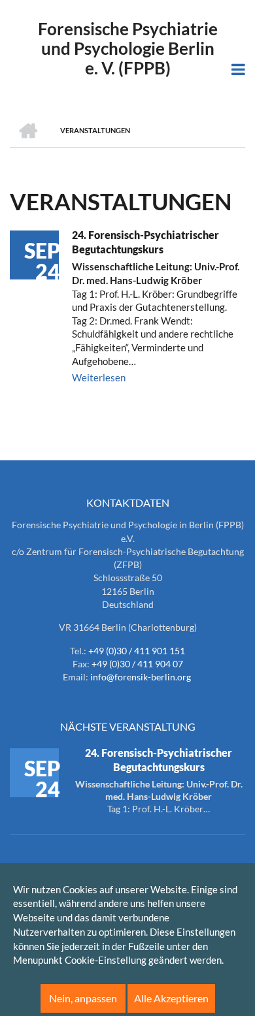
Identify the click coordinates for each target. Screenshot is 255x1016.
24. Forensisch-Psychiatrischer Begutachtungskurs (145, 242)
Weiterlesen (99, 377)
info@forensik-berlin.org (140, 676)
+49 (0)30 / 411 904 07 (137, 663)
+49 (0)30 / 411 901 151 (136, 650)
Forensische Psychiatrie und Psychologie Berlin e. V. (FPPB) (128, 48)
